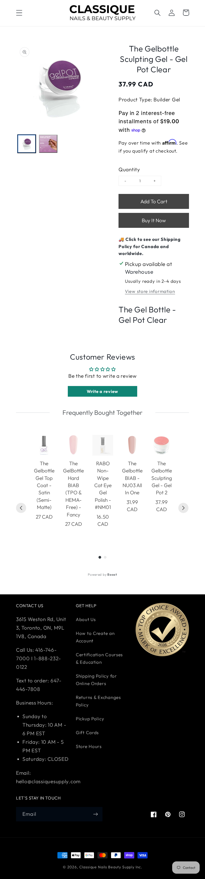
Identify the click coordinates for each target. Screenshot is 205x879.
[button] (19, 13)
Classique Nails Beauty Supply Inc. (111, 867)
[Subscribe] (95, 814)
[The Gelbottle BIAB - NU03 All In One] (132, 445)
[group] (44, 485)
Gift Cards (87, 732)
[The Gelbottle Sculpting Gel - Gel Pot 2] (161, 445)
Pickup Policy (90, 718)
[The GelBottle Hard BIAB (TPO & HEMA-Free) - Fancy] (73, 445)
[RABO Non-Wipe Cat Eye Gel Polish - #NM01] (102, 445)
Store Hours (89, 746)
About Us (86, 619)
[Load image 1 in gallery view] (27, 144)
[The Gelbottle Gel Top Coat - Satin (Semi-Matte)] (44, 445)
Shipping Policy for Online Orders (96, 679)
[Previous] (21, 508)
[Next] (183, 508)
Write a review (102, 391)
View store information (150, 291)
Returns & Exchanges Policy (98, 700)
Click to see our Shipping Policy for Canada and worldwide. (150, 246)
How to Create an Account (95, 636)
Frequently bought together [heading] (102, 412)
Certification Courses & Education (99, 658)
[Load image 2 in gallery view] (48, 144)
